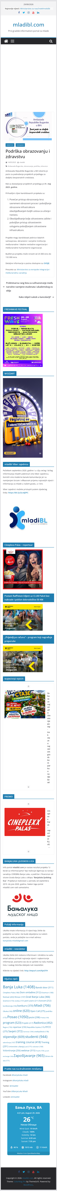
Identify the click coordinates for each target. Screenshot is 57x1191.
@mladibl (14, 1086)
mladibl (22, 162)
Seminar (28, 1031)
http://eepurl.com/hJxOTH (36, 970)
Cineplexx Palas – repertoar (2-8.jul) (48, 828)
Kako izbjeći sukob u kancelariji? (35, 297)
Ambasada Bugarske (15, 166)
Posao (17, 1016)
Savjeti (15, 1031)
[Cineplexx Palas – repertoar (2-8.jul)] (25, 822)
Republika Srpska (36, 1027)
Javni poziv (32, 1000)
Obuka (7, 1011)
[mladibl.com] (6, 41)
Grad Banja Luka (38, 996)
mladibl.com (28, 24)
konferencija (10, 1006)
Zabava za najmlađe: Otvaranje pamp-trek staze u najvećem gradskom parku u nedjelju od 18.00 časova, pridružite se (48, 751)
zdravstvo (44, 166)
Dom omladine (30, 992)
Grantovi (10, 145)
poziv (34, 1017)
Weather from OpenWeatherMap (28, 1153)
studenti (36, 1036)
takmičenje (9, 1042)
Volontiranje (12, 1050)
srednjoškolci (41, 1031)
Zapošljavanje (29, 1055)
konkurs (25, 1005)
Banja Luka (19, 986)
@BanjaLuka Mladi (19, 1091)
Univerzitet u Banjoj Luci (20, 1046)
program (12, 1023)
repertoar (20, 1027)
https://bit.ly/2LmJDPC (18, 492)
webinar (28, 1050)
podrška (37, 166)
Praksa (45, 1018)
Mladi (42, 1005)
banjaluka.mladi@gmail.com (15, 940)
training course (28, 1042)
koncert (45, 1000)
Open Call (37, 1011)
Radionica (43, 1023)
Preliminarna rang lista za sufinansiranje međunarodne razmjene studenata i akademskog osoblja (29, 286)
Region (7, 1027)
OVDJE (46, 263)
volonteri (37, 1046)
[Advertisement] (28, 82)
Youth (40, 1051)
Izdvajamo (20, 145)
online (21, 1011)
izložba (19, 1001)
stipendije (14, 1037)
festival (8, 997)
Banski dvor (44, 987)
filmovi (20, 997)
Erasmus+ (47, 992)
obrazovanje (28, 166)
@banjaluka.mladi (20, 1075)
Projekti (27, 1023)
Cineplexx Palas (11, 992)
